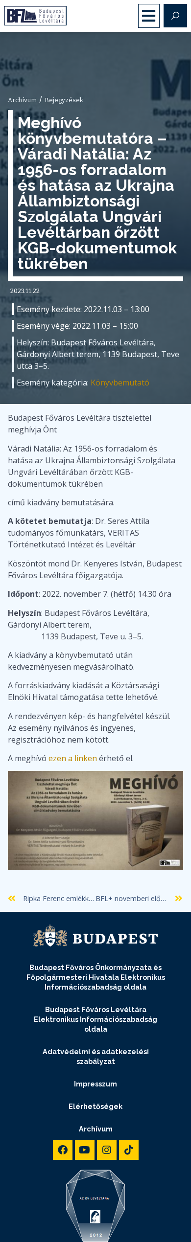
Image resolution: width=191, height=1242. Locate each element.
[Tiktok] (129, 1150)
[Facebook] (62, 1150)
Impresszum (95, 1084)
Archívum (96, 1129)
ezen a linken (72, 758)
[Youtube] (85, 1150)
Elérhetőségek (95, 1106)
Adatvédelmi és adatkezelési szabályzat (96, 1056)
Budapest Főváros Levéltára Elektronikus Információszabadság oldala (95, 1019)
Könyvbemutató (120, 382)
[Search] (175, 15)
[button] (149, 16)
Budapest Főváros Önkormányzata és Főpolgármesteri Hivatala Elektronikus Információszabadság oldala (95, 977)
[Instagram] (107, 1150)
